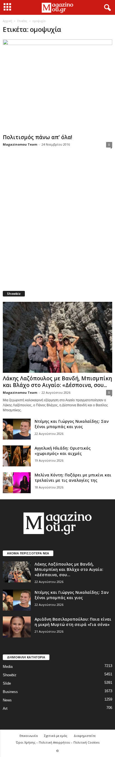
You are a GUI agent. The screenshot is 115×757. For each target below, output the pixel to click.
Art (5, 708)
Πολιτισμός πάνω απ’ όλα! (37, 137)
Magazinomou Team (20, 144)
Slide (7, 683)
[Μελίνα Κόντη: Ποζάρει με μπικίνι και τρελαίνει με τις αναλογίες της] (17, 482)
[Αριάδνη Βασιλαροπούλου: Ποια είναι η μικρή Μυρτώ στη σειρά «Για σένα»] (17, 626)
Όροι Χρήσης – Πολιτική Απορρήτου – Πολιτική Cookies (57, 742)
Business (10, 692)
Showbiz (9, 675)
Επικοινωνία (29, 736)
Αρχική (7, 21)
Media (8, 667)
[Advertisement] (57, 222)
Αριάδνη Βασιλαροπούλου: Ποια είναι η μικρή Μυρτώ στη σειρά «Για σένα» (73, 621)
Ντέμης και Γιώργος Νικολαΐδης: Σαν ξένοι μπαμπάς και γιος (72, 424)
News (7, 700)
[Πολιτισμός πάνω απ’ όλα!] (57, 85)
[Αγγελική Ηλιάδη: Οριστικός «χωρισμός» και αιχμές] (17, 455)
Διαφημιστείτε (85, 736)
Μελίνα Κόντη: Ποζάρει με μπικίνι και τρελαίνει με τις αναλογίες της (73, 477)
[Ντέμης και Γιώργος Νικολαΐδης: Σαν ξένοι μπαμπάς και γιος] (17, 429)
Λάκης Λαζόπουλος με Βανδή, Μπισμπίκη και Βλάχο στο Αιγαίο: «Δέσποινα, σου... (57, 382)
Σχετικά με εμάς (55, 736)
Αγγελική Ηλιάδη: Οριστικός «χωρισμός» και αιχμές (63, 450)
